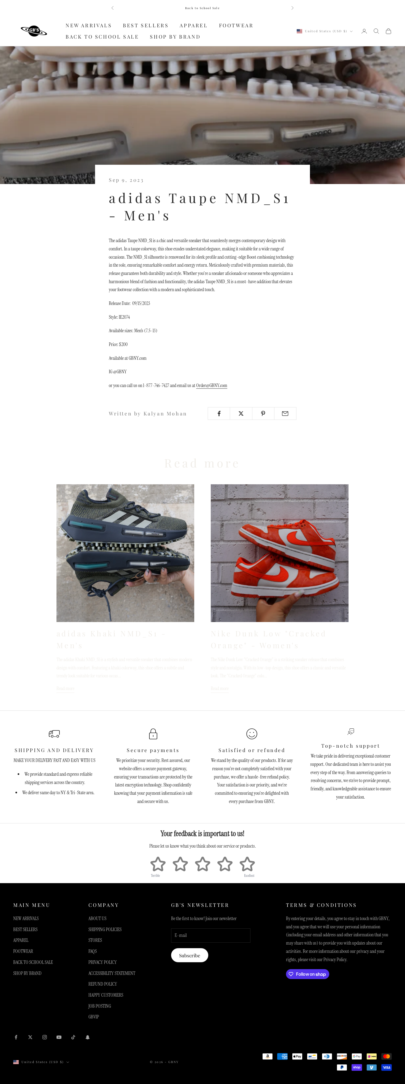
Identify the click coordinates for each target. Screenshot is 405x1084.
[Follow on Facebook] (16, 1037)
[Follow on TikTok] (73, 1037)
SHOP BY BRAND (175, 36)
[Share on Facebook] (219, 413)
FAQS (92, 951)
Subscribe (189, 955)
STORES (95, 940)
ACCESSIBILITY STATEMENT (111, 973)
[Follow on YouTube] (59, 1037)
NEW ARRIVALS (89, 25)
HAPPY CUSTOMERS (105, 995)
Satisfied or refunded (251, 750)
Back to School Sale (202, 8)
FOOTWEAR (236, 25)
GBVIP (93, 1016)
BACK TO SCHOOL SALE (102, 36)
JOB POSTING (99, 1006)
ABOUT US (97, 918)
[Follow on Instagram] (44, 1037)
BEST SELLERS (146, 25)
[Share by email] (285, 413)
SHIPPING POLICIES (104, 929)
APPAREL (194, 25)
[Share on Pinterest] (263, 413)
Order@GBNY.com (211, 385)
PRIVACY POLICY (102, 962)
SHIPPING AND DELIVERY (54, 750)
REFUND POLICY (102, 984)
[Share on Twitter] (241, 413)
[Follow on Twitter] (30, 1037)
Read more (65, 688)
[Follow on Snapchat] (87, 1037)
